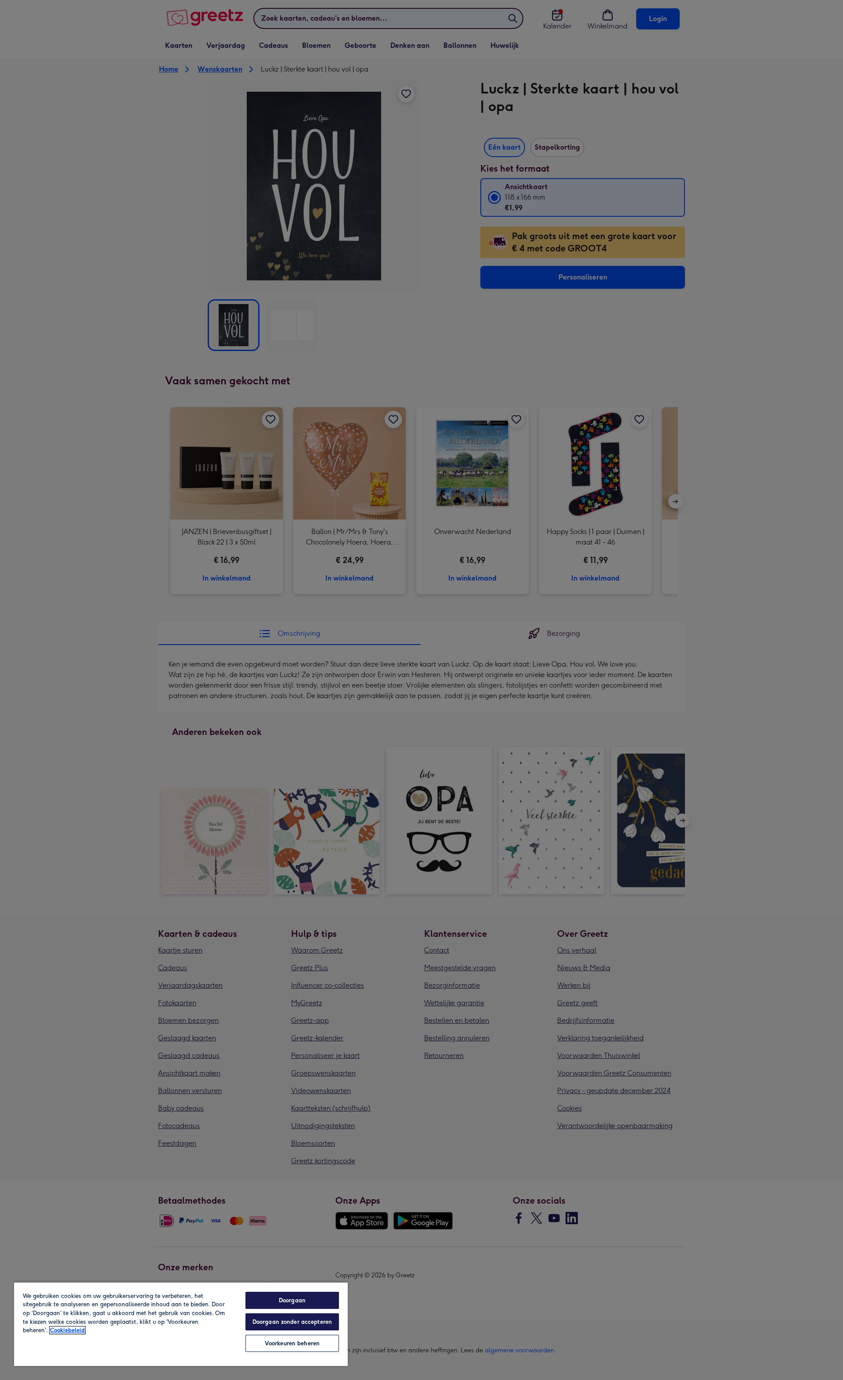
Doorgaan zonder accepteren (292, 1322)
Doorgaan (292, 1300)
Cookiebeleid (67, 1330)
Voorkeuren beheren (292, 1343)
